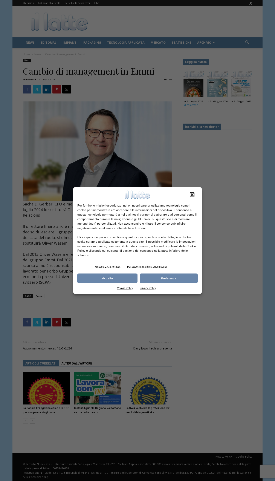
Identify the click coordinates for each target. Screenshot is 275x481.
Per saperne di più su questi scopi (147, 266)
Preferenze (168, 278)
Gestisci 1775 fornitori (108, 266)
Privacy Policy (148, 288)
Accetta (107, 278)
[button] (192, 194)
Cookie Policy (125, 288)
